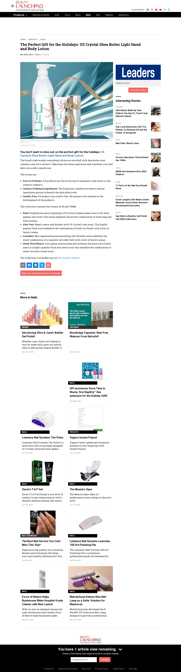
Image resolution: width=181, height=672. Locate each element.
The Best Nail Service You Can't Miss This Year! (41, 543)
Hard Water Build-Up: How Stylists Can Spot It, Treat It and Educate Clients (131, 113)
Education (119, 107)
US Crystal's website (69, 257)
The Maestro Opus (81, 489)
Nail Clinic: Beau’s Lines (127, 143)
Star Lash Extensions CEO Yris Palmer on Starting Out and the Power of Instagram (131, 130)
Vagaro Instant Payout (83, 437)
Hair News (119, 196)
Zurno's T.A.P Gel (32, 489)
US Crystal (44, 55)
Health (118, 182)
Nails (43, 39)
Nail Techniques (29, 536)
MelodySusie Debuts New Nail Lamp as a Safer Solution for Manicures (88, 600)
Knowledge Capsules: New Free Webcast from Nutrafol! (89, 334)
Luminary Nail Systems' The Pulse (42, 437)
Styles (118, 154)
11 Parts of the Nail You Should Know (131, 187)
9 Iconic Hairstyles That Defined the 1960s (132, 159)
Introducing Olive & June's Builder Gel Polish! (42, 334)
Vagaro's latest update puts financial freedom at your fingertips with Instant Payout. (89, 445)
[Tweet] (42, 265)
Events (118, 168)
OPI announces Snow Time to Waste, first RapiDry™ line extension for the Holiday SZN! (88, 392)
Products (32, 39)
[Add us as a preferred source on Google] (48, 265)
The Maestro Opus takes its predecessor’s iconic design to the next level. (90, 497)
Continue (105, 659)
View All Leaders (138, 90)
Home (22, 39)
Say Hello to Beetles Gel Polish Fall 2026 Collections (131, 217)
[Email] (23, 265)
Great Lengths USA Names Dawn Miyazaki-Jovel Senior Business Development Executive (132, 202)
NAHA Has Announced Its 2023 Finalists (131, 173)
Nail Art (118, 213)
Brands (118, 123)
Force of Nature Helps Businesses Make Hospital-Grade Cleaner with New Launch (42, 600)
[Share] (29, 265)
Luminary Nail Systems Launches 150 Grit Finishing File (90, 543)
